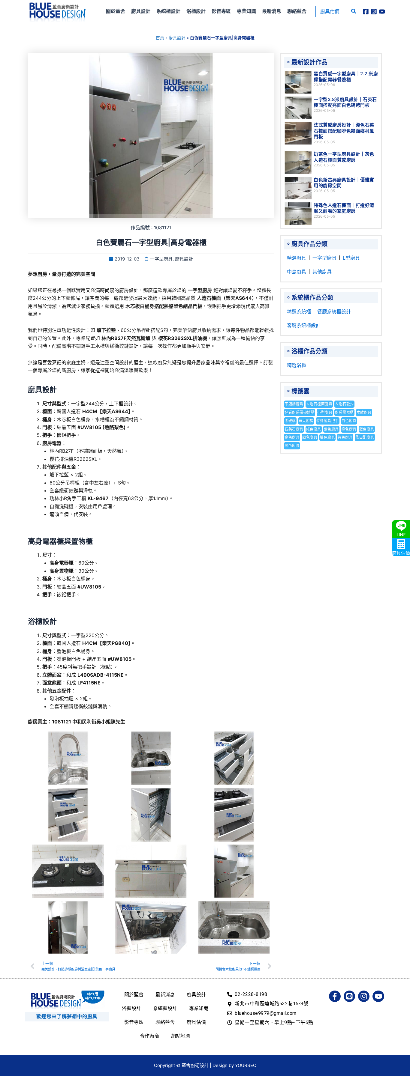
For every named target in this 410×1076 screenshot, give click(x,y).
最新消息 (165, 994)
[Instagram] (374, 11)
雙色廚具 (327, 437)
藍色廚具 (366, 429)
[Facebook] (366, 11)
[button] (329, 11)
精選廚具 (296, 258)
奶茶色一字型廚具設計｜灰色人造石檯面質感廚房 (344, 157)
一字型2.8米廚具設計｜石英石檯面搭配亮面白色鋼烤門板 (345, 102)
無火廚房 (306, 421)
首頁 (160, 37)
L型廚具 (351, 258)
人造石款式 (344, 404)
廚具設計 (177, 37)
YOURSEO (245, 1065)
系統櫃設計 (165, 1008)
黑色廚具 (292, 445)
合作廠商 (149, 1036)
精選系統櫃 (299, 311)
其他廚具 (322, 272)
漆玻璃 (290, 421)
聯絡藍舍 (165, 1022)
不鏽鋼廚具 (294, 404)
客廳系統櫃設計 (304, 325)
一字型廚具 (324, 258)
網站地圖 (180, 1036)
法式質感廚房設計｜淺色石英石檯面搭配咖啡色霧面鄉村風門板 (344, 130)
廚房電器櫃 (344, 412)
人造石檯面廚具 (319, 404)
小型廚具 (324, 412)
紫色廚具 (331, 429)
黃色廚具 (345, 437)
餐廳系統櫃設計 (334, 311)
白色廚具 (349, 421)
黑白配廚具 (364, 437)
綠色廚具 (349, 429)
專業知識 (198, 1008)
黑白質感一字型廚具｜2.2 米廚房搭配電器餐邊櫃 (346, 76)
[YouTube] (382, 11)
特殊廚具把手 (327, 421)
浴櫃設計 (131, 1008)
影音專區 (133, 1022)
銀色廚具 (309, 437)
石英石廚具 (294, 429)
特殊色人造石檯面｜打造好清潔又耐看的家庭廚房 (344, 208)
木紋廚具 (364, 412)
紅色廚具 (313, 429)
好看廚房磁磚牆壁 (300, 412)
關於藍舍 (133, 994)
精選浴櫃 (296, 365)
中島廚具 (296, 272)
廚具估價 (196, 1022)
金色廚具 (292, 437)
